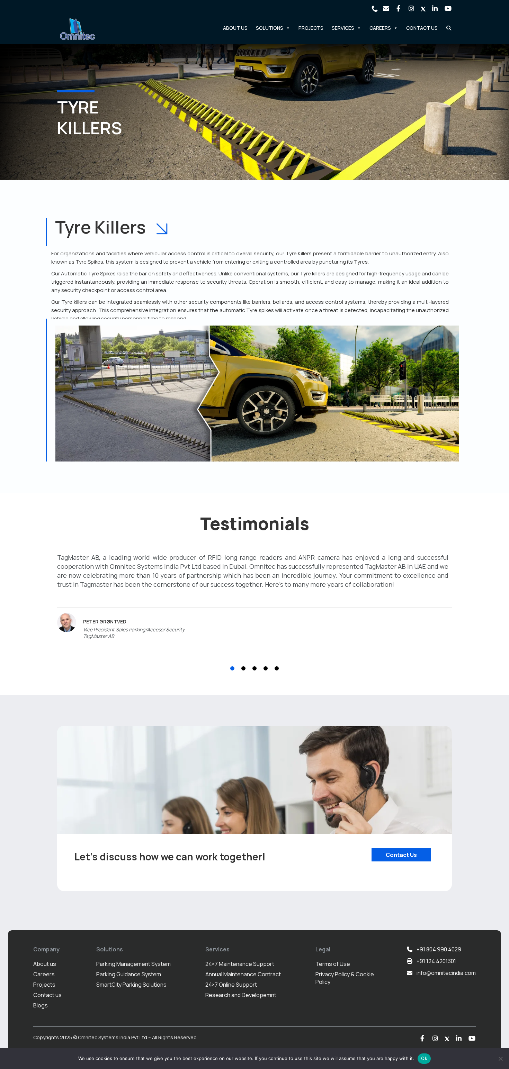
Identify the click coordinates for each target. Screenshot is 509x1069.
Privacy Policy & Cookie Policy (344, 978)
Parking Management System (133, 964)
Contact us (47, 995)
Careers (44, 974)
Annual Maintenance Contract (243, 974)
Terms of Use (332, 964)
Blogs (40, 1005)
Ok (424, 1058)
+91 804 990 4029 (439, 949)
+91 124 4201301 (436, 961)
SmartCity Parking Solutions (131, 984)
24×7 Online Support (231, 984)
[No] (500, 1058)
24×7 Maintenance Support (239, 964)
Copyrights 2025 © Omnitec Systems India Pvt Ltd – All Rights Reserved (115, 1037)
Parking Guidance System (128, 974)
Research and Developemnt (240, 995)
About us (44, 964)
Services (343, 28)
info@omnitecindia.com (446, 973)
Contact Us (422, 28)
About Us (235, 28)
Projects (310, 28)
